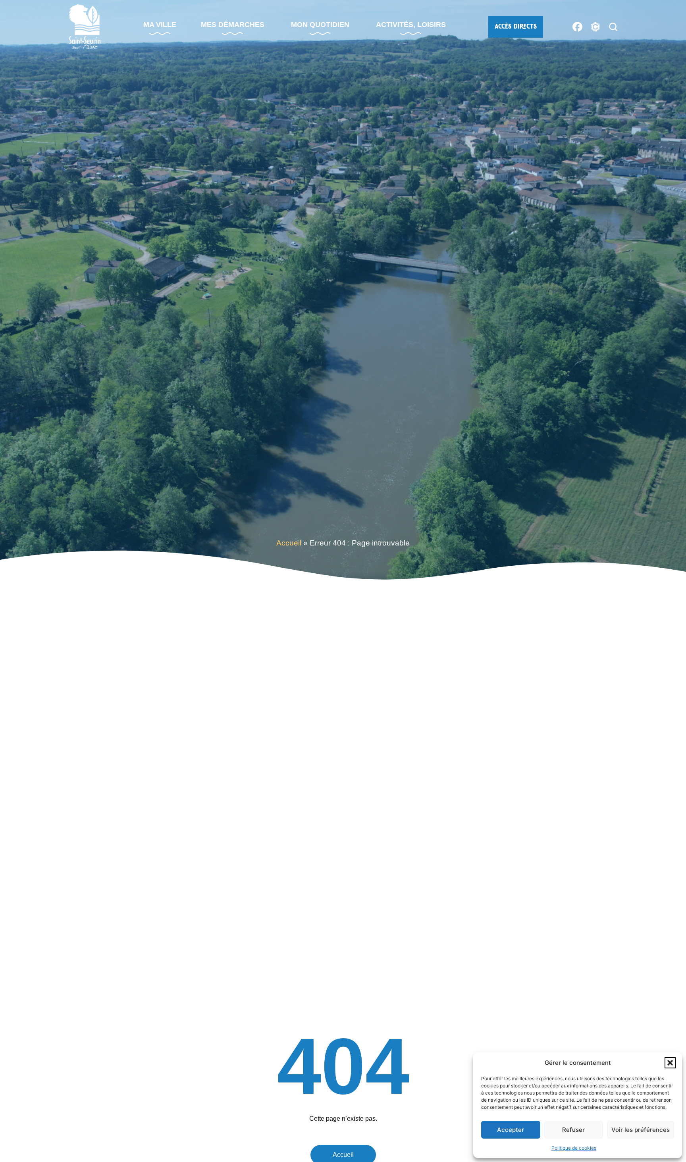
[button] (670, 1063)
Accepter (510, 1129)
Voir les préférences (640, 1129)
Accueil (288, 543)
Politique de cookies (573, 1148)
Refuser (573, 1129)
